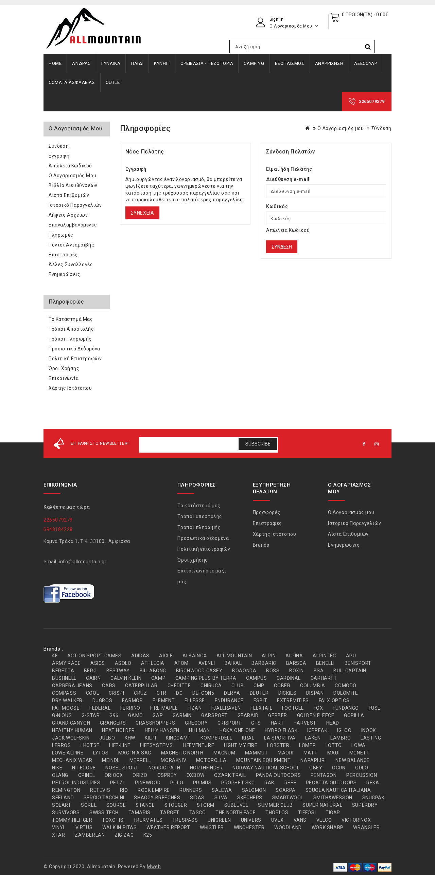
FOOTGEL (293, 708)
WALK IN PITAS (119, 827)
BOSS (272, 670)
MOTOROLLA (211, 760)
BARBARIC (263, 663)
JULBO (107, 738)
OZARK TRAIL (230, 775)
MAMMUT (256, 752)
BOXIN (296, 670)
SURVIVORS (66, 812)
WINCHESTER (249, 827)
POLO (176, 782)
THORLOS (276, 812)
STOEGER (175, 805)
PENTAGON (324, 775)
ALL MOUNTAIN (234, 655)
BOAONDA (244, 670)
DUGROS (102, 700)
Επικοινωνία (64, 378)
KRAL (248, 738)
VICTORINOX (356, 820)
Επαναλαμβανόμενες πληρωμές (73, 230)
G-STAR (91, 715)
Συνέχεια (142, 213)
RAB (269, 782)
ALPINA (294, 655)
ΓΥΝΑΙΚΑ (110, 63)
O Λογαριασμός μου (340, 128)
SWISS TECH (104, 812)
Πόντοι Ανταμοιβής (71, 245)
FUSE (375, 708)
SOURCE (116, 805)
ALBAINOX (194, 655)
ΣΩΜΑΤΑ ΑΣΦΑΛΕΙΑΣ (72, 82)
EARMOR (132, 700)
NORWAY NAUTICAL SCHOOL (265, 767)
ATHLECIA (152, 663)
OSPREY (167, 775)
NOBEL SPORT (122, 767)
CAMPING (254, 63)
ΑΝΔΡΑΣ (81, 63)
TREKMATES (147, 820)
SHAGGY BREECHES (157, 797)
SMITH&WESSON (332, 797)
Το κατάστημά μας (71, 319)
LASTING (371, 738)
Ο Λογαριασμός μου (72, 175)
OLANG (60, 775)
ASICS (97, 663)
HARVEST (305, 723)
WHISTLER (212, 827)
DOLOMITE (345, 693)
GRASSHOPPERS (155, 723)
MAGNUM (224, 752)
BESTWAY (118, 670)
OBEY (315, 767)
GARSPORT (214, 715)
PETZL (117, 782)
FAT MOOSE (66, 708)
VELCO (324, 820)
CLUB (237, 685)
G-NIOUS (62, 715)
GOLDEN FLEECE (315, 715)
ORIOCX (114, 775)
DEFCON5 (203, 693)
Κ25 (147, 835)
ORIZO (140, 775)
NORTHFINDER (206, 767)
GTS (256, 723)
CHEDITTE (179, 685)
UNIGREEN (219, 820)
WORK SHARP (328, 827)
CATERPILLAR (141, 685)
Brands (261, 545)
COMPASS (64, 693)
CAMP (158, 678)
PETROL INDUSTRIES (76, 782)
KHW (130, 738)
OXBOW (196, 775)
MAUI (333, 752)
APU (351, 655)
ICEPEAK (317, 730)
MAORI (286, 752)
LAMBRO (340, 738)
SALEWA (222, 790)
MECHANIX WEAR (72, 760)
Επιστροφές (63, 254)
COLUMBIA (312, 685)
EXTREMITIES (293, 700)
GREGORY (196, 723)
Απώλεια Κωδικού (70, 165)
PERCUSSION (361, 775)
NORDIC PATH (164, 767)
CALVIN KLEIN (125, 678)
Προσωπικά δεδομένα (74, 348)
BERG (90, 670)
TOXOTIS (112, 820)
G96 (114, 715)
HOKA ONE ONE (237, 730)
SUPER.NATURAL (322, 805)
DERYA (232, 693)
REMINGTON (66, 790)
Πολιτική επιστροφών (75, 358)
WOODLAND (288, 827)
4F (54, 655)
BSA (319, 670)
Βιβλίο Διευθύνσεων (73, 185)
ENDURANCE (229, 700)
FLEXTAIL (261, 708)
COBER (282, 685)
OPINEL (86, 775)
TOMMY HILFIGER (72, 820)
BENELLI (325, 663)
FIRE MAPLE (164, 708)
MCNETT (359, 752)
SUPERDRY (365, 805)
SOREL (89, 805)
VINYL (59, 827)
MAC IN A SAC (134, 752)
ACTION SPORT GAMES (94, 655)
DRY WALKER (67, 700)
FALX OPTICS (334, 700)
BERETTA (63, 670)
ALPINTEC (324, 655)
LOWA (358, 745)
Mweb (154, 866)
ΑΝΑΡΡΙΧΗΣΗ (329, 63)
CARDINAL (289, 678)
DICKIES (287, 693)
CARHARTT (324, 678)
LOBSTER (278, 745)
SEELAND (63, 797)
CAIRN (93, 678)
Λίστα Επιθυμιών (69, 195)
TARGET (169, 812)
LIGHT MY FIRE (241, 745)
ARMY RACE (66, 663)
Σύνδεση (59, 146)
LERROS (61, 745)
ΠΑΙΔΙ (137, 63)
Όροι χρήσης (64, 368)
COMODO (345, 685)
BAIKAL (233, 663)
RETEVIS (100, 790)
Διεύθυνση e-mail (288, 179)
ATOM (181, 663)
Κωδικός (277, 206)
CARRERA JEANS (72, 685)
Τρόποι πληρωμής (70, 339)
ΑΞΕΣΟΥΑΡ (365, 63)
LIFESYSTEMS (156, 745)
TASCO (197, 812)
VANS (300, 820)
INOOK (368, 730)
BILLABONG (153, 670)
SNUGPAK (373, 797)
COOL (92, 693)
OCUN (338, 767)
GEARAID (248, 715)
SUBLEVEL (236, 805)
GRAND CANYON (71, 723)
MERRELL (140, 760)
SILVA (221, 797)
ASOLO (123, 663)
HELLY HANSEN (162, 730)
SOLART (61, 805)
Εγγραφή (59, 156)
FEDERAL (99, 708)
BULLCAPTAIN (349, 670)
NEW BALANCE (352, 760)
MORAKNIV (173, 760)
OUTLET (114, 82)
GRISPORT (230, 723)
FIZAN (195, 708)
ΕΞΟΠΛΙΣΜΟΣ (289, 63)
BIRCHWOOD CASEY (199, 670)
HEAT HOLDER (118, 730)
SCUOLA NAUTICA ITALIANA (338, 790)
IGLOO (344, 730)
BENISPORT (358, 663)
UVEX (277, 820)
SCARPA (286, 790)
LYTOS (100, 752)
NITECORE (84, 767)
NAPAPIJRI (313, 760)
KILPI (150, 738)
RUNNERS (190, 790)
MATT (310, 752)
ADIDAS (140, 655)
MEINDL (111, 760)
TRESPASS (185, 820)
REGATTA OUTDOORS (331, 782)
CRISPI (116, 693)
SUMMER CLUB (275, 805)
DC (179, 693)
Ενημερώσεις (65, 274)
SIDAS (197, 797)
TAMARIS (139, 812)
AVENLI (206, 663)
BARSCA (296, 663)
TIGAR (333, 812)
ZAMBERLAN (90, 835)
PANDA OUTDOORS (278, 775)
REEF (290, 782)
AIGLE (166, 655)
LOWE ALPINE (68, 752)
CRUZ (140, 693)
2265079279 (372, 101)
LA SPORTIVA (280, 738)
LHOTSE (90, 745)
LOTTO (334, 745)
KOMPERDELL (216, 738)
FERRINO (130, 708)
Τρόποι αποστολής (71, 329)
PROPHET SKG (238, 782)
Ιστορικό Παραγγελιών (75, 205)
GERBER (277, 715)
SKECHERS (249, 797)
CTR (162, 693)
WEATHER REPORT (168, 827)
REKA (372, 782)
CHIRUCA (211, 685)
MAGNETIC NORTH (182, 752)
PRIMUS (202, 782)
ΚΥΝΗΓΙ (162, 63)
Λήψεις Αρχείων (68, 215)
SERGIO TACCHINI (104, 797)
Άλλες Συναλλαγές (71, 264)
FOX (318, 708)
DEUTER (259, 693)
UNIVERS (251, 820)
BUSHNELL (64, 678)
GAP (158, 715)
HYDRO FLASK (281, 730)
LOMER (307, 745)
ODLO (361, 767)
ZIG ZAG (124, 835)
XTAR (58, 835)
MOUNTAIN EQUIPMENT (263, 760)
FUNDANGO (346, 708)
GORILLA (354, 715)
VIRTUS (84, 827)
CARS (108, 685)
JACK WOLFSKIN (71, 738)
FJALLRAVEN (226, 708)
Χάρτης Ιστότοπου (70, 388)
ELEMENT (164, 700)
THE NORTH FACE (235, 812)
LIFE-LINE (119, 745)
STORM (205, 805)
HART (277, 723)
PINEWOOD (147, 782)
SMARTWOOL (287, 797)
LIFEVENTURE (198, 745)
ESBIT (260, 700)
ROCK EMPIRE (154, 790)
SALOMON (254, 790)
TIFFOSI (307, 812)
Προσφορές (266, 512)
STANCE (145, 805)
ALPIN (269, 655)
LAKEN (312, 738)
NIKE (57, 767)
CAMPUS (256, 678)
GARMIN (182, 715)
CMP (259, 685)
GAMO (135, 715)
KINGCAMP (178, 738)
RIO (124, 790)
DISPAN (315, 693)
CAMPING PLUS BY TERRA (206, 678)
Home (55, 63)
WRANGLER (366, 827)
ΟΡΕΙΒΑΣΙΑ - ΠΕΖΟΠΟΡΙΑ (206, 63)
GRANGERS (113, 723)
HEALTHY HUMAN (72, 730)
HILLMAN (199, 730)
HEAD (332, 723)
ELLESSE (195, 700)
